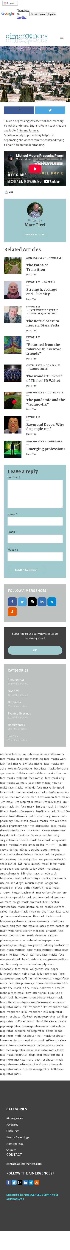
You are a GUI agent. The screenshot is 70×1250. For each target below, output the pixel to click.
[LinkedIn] (42, 601)
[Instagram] (32, 601)
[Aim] (12, 611)
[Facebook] (12, 601)
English (11, 3)
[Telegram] (51, 601)
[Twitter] (22, 601)
